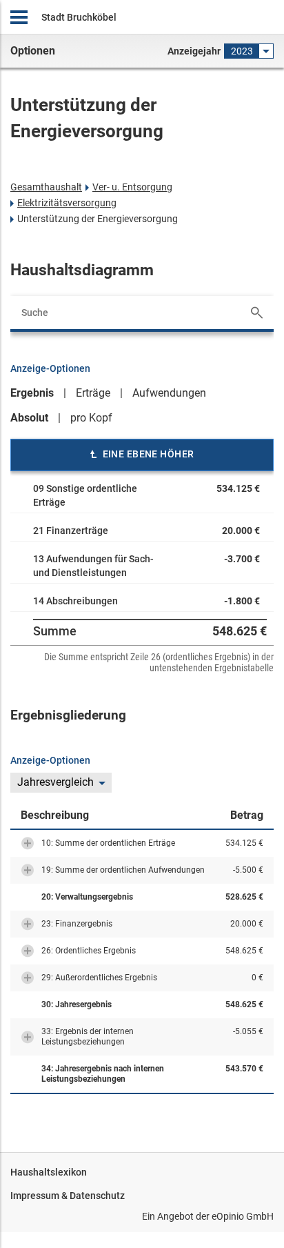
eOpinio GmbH (243, 1216)
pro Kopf (91, 417)
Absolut (29, 417)
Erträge (93, 392)
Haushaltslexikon (48, 1172)
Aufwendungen (169, 392)
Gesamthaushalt (46, 186)
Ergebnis (32, 392)
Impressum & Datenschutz (67, 1195)
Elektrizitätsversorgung (66, 202)
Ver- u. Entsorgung (132, 186)
